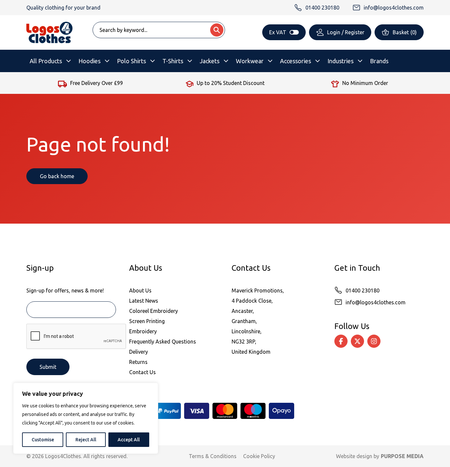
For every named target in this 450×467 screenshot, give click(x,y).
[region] (85, 418)
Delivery (138, 352)
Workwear (250, 61)
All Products (46, 61)
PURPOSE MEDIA (402, 456)
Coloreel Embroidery (153, 311)
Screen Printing (147, 321)
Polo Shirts (131, 61)
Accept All (129, 439)
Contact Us (142, 372)
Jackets (209, 61)
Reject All (85, 439)
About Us (140, 290)
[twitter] (357, 341)
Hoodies (89, 61)
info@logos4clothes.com (376, 302)
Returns (138, 362)
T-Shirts (172, 61)
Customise (43, 439)
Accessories (295, 61)
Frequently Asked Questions (162, 341)
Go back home (57, 176)
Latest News (143, 301)
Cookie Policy (259, 456)
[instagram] (373, 341)
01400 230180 (363, 290)
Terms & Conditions (213, 456)
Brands (379, 61)
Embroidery (143, 331)
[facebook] (341, 341)
